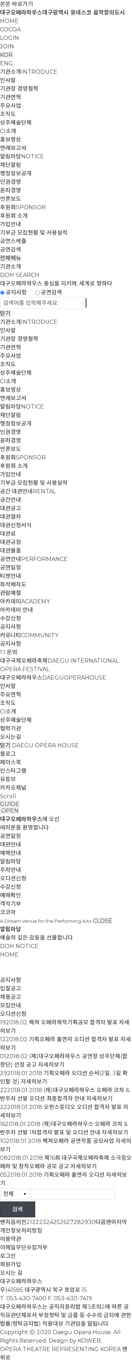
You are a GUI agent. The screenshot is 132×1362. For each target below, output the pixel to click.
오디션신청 (13, 878)
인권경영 (10, 182)
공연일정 (10, 567)
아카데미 (25, 601)
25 (56, 1222)
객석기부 (10, 903)
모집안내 (10, 1005)
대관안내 (10, 844)
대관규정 (10, 542)
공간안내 (10, 499)
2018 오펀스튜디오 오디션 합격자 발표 (75, 1107)
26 (63, 1222)
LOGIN (9, 38)
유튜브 (8, 779)
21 (29, 1222)
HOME (9, 21)
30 (91, 1222)
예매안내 (10, 853)
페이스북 (10, 762)
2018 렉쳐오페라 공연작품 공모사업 (71, 1141)
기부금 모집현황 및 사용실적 (34, 232)
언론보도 (10, 198)
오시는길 (10, 737)
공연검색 (10, 249)
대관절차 (10, 516)
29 (84, 1222)
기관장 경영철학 (19, 88)
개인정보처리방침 (21, 1230)
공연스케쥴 (13, 241)
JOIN (7, 46)
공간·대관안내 (28, 491)
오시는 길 (11, 1273)
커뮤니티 (29, 635)
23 (42, 1222)
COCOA (10, 29)
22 (35, 1222)
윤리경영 (10, 190)
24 (49, 1222)
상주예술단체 (16, 122)
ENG (6, 63)
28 (77, 1222)
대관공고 (10, 508)
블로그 (8, 754)
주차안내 (10, 870)
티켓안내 (10, 576)
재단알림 (10, 165)
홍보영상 (10, 139)
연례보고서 (13, 148)
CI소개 (8, 131)
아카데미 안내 (16, 610)
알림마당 (22, 156)
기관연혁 (10, 97)
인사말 (8, 80)
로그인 (8, 1256)
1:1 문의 (8, 652)
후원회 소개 (14, 215)
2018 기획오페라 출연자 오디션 (67, 1174)
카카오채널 (13, 787)
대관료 (8, 533)
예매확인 (10, 895)
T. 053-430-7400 (23, 1298)
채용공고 (10, 997)
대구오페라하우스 (53, 677)
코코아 (8, 912)
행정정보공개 (16, 173)
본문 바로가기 (16, 4)
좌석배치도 (13, 584)
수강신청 (10, 618)
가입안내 (10, 224)
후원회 (23, 207)
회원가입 (10, 1264)
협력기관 (10, 728)
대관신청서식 (16, 525)
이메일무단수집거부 (24, 1247)
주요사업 (10, 105)
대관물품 (10, 550)
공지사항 (16, 292)
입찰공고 (10, 988)
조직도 (8, 114)
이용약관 (10, 1239)
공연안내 (34, 559)
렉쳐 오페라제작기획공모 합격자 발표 (73, 1022)
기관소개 (28, 71)
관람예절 (10, 593)
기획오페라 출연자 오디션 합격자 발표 (74, 1039)
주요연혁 (10, 694)
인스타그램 (13, 770)
